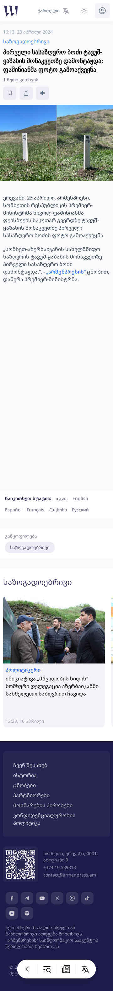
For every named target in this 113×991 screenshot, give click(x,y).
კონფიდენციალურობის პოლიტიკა (44, 819)
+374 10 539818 (59, 867)
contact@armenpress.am (69, 875)
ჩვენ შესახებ (30, 765)
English (80, 498)
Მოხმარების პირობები (43, 805)
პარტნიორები (31, 795)
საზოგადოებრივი (30, 547)
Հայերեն (58, 510)
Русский (80, 510)
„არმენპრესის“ (66, 271)
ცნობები (24, 785)
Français (35, 510)
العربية (61, 498)
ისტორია (25, 775)
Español (13, 510)
